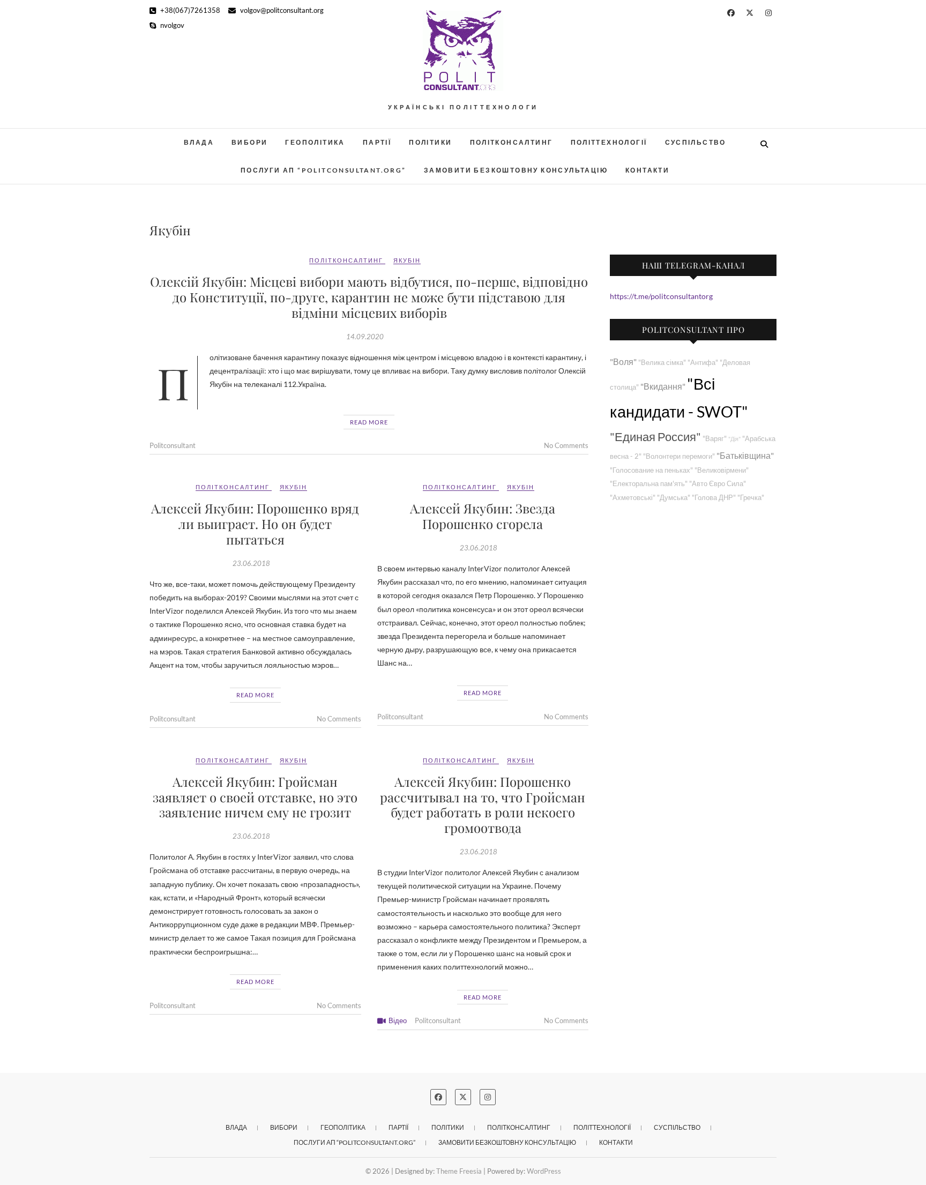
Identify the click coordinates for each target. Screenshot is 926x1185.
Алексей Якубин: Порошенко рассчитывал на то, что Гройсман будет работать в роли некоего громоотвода (482, 804)
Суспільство (695, 142)
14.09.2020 (365, 336)
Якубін (407, 260)
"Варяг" (715, 439)
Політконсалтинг (511, 142)
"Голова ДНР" (714, 498)
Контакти (647, 170)
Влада (199, 142)
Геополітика (315, 142)
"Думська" (673, 498)
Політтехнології (609, 142)
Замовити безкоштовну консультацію (516, 170)
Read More (369, 422)
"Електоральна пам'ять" (649, 484)
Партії (377, 142)
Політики (430, 142)
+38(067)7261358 (189, 10)
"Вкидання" (662, 386)
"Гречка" (750, 498)
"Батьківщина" (745, 455)
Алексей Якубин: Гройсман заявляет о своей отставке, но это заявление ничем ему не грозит (255, 797)
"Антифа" (703, 363)
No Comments (566, 445)
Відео (398, 1020)
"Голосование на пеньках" (651, 470)
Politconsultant (173, 445)
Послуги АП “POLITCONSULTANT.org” (323, 170)
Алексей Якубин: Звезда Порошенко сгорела (482, 516)
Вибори (249, 142)
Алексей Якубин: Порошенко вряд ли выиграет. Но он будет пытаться (255, 524)
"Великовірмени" (721, 470)
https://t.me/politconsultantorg (661, 296)
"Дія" (734, 438)
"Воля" (623, 361)
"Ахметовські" (632, 498)
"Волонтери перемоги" (679, 456)
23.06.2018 (251, 563)
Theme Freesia (459, 1171)
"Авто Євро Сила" (717, 484)
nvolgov (171, 25)
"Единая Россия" (655, 436)
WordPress (544, 1171)
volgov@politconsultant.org (281, 10)
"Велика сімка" (662, 363)
